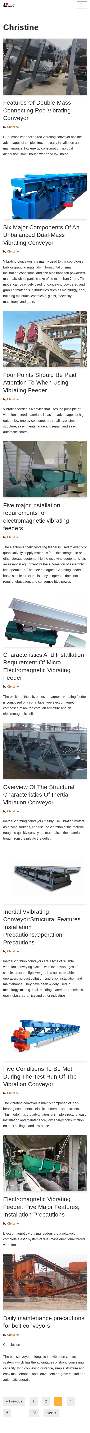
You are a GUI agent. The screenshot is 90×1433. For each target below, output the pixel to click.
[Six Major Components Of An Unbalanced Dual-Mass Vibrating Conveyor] (45, 191)
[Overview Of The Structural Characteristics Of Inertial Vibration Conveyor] (45, 751)
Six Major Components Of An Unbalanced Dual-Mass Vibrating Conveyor (41, 235)
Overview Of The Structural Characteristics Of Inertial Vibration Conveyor (38, 795)
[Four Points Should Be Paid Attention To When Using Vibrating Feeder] (45, 339)
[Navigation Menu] (82, 4)
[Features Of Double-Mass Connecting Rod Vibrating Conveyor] (45, 67)
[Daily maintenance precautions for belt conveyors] (45, 1282)
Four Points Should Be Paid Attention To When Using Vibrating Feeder (39, 383)
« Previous (14, 1401)
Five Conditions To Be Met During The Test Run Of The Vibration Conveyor (40, 1076)
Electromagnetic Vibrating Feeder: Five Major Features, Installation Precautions (41, 1207)
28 (34, 1413)
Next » (51, 1413)
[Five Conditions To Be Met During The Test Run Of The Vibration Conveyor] (45, 1033)
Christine (13, 126)
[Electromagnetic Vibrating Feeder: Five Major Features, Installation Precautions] (45, 1163)
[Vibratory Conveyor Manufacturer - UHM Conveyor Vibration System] (10, 5)
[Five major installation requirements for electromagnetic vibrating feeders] (45, 469)
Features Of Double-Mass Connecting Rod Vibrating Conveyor (37, 110)
